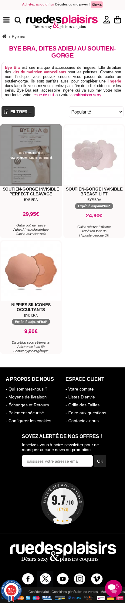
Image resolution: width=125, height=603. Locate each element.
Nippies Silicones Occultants (31, 307)
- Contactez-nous (82, 420)
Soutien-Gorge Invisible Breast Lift (94, 191)
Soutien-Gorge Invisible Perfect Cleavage (31, 191)
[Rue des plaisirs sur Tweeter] (45, 579)
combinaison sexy (85, 95)
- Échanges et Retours (27, 404)
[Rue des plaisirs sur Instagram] (80, 579)
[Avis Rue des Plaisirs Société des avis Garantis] (62, 503)
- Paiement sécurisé (25, 412)
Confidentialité (39, 592)
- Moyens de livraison (26, 396)
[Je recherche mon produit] (18, 19)
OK (100, 461)
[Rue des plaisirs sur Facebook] (28, 579)
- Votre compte (80, 389)
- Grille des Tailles (83, 404)
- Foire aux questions (86, 412)
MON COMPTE (106, 19)
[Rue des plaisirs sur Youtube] (63, 579)
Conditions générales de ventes (75, 592)
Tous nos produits (11, 20)
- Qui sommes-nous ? (26, 389)
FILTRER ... (20, 111)
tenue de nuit (43, 95)
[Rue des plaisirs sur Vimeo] (97, 579)
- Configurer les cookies (28, 420)
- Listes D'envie (80, 396)
